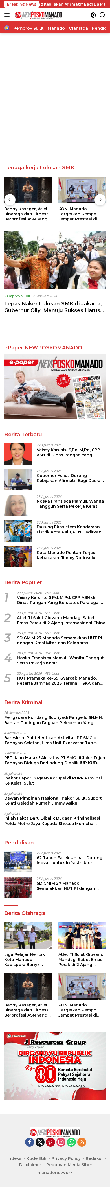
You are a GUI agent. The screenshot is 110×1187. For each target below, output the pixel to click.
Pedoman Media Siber (69, 1164)
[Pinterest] (50, 1142)
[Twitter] (40, 1142)
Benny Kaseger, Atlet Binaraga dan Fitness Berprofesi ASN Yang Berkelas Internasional (27, 214)
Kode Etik (37, 1158)
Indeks (14, 1158)
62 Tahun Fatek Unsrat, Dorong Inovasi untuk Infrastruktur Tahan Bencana (69, 860)
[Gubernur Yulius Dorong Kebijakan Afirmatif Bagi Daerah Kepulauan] (18, 479)
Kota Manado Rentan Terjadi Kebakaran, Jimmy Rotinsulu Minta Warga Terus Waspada (67, 555)
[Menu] (8, 15)
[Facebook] (29, 1142)
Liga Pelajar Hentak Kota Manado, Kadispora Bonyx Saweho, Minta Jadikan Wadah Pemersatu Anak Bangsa (24, 959)
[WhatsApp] (71, 1142)
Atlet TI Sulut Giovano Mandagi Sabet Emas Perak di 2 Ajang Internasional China (61, 620)
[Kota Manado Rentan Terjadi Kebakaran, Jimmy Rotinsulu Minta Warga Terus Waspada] (18, 556)
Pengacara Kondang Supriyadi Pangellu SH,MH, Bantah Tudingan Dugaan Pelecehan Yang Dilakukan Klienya (53, 720)
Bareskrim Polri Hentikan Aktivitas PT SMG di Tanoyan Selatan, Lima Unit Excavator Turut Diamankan (51, 740)
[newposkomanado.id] (38, 15)
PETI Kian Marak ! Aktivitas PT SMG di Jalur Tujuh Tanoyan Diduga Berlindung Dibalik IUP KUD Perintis (54, 760)
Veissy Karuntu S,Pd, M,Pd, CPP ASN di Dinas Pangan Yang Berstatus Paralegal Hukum (68, 452)
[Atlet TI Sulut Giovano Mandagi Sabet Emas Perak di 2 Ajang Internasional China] (82, 935)
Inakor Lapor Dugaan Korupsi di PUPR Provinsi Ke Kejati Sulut (53, 781)
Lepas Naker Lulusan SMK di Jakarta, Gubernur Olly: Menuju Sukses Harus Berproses (53, 310)
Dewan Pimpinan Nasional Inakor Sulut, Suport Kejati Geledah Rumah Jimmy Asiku (53, 801)
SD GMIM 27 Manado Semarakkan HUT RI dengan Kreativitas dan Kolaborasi (59, 640)
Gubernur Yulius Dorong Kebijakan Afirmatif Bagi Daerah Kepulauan (70, 478)
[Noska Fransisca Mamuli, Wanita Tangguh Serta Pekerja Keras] (18, 505)
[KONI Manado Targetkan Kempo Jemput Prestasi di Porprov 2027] (82, 190)
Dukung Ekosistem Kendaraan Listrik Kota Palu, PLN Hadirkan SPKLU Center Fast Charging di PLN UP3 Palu (69, 529)
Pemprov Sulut (17, 296)
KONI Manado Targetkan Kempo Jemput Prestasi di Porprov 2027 (77, 214)
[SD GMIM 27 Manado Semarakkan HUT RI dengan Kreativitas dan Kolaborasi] (18, 887)
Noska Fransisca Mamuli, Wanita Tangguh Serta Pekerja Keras (70, 504)
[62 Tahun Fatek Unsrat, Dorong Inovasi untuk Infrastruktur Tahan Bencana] (18, 861)
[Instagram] (60, 1142)
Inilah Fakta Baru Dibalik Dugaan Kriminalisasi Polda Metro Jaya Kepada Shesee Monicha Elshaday (52, 821)
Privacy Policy (66, 1158)
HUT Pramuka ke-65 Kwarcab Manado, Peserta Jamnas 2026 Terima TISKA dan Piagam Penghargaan (58, 681)
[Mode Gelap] (93, 15)
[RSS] (81, 1142)
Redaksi (94, 1158)
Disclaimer (30, 1164)
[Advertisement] (55, 97)
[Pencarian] (102, 15)
